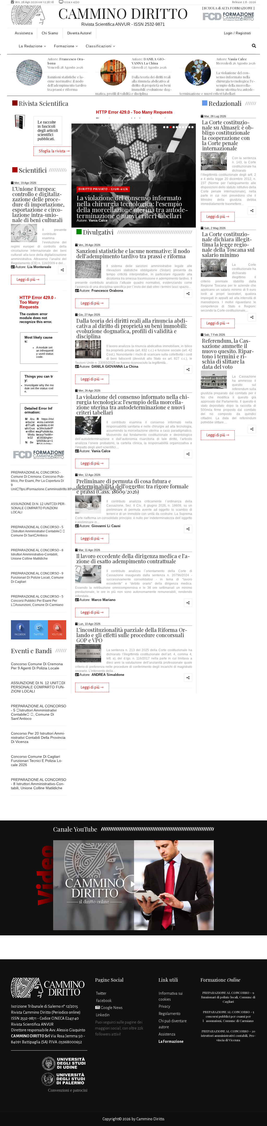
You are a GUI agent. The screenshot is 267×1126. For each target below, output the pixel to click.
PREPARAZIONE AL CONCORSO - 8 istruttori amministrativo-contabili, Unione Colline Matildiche (37, 554)
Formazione (64, 46)
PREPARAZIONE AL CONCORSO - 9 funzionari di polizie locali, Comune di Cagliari (37, 578)
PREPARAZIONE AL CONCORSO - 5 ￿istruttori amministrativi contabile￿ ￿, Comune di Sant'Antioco (38, 712)
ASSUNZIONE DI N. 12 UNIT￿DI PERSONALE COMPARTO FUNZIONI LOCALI (38, 508)
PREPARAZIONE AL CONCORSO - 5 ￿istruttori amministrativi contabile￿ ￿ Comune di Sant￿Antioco (38, 531)
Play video (133, 885)
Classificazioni (99, 46)
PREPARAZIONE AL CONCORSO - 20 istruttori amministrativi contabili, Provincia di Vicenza (228, 1035)
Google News (111, 1008)
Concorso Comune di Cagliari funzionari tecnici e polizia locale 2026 (36, 760)
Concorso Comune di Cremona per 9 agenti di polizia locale (37, 666)
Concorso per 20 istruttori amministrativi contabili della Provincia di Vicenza (38, 737)
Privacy (164, 1006)
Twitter (39, 634)
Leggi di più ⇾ (27, 279)
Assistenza (24, 33)
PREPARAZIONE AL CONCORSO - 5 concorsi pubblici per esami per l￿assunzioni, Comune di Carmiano (37, 601)
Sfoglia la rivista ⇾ (54, 151)
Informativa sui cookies (171, 996)
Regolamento (169, 1014)
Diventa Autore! (79, 33)
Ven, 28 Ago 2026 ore (34, 2)
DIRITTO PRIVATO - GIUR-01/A (103, 189)
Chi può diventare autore (173, 1024)
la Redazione (31, 46)
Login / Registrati (238, 33)
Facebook (20, 634)
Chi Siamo (50, 33)
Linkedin (102, 1015)
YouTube (57, 634)
